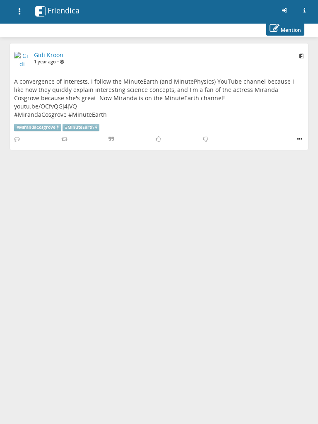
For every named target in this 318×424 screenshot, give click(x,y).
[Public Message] (62, 62)
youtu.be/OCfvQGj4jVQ (45, 106)
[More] (299, 139)
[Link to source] (301, 56)
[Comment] (17, 139)
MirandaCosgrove (42, 114)
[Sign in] (284, 10)
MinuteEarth (89, 114)
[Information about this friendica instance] (304, 10)
